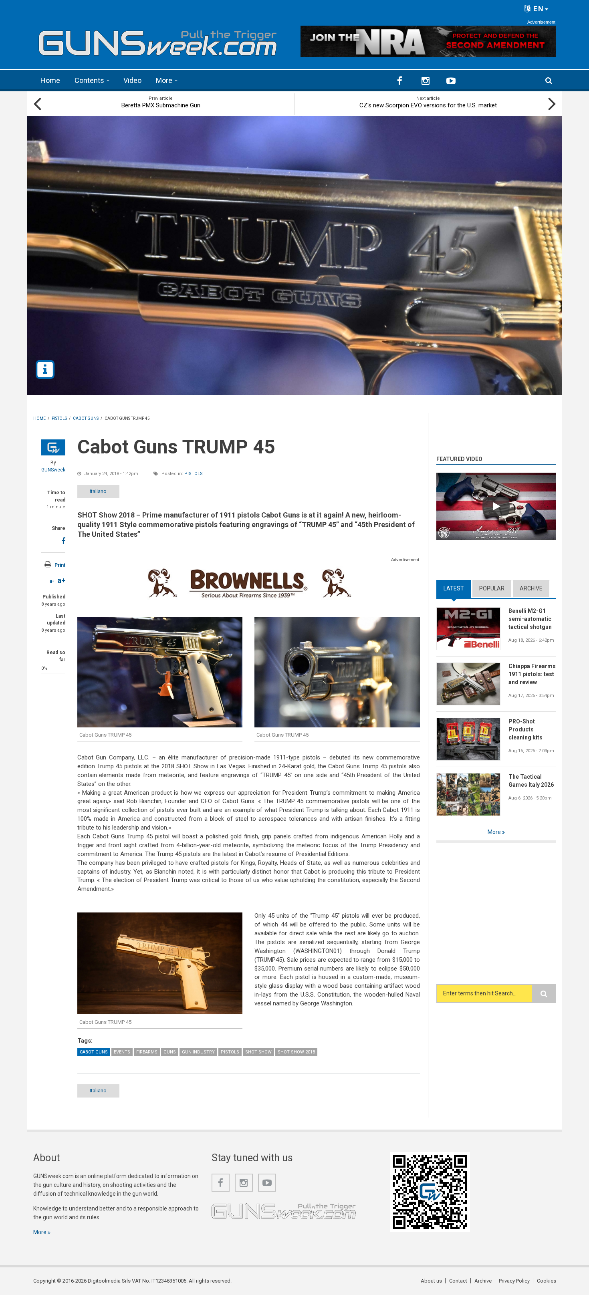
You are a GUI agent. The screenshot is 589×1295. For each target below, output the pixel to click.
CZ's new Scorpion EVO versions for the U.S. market (428, 105)
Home (50, 80)
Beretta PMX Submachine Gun (160, 105)
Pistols (193, 473)
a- (52, 581)
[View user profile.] (53, 447)
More (164, 80)
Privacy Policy (514, 1280)
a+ (61, 580)
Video (132, 80)
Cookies (546, 1280)
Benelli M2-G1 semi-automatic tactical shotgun (530, 619)
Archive (531, 588)
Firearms (146, 1052)
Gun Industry (198, 1052)
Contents (89, 80)
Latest (457, 588)
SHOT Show (258, 1052)
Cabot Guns (94, 1052)
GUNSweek (53, 470)
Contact (458, 1280)
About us (431, 1280)
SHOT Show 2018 (296, 1052)
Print (59, 565)
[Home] (158, 40)
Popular (491, 588)
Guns (169, 1052)
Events (122, 1052)
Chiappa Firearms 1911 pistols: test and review (532, 674)
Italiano (98, 491)
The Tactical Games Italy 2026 (531, 780)
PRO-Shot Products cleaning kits (525, 729)
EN (537, 8)
